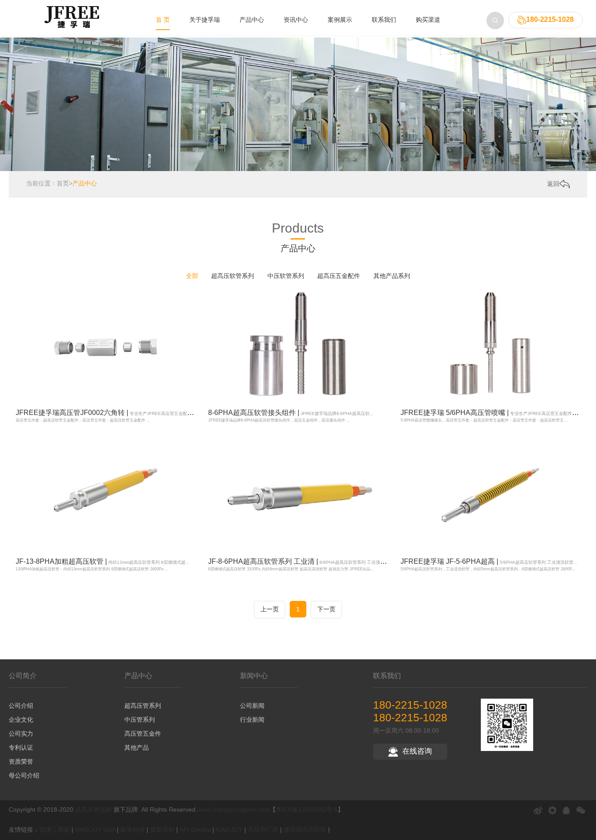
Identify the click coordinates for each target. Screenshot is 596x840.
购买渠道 (428, 19)
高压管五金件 (142, 733)
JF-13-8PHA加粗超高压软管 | (102, 561)
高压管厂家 (263, 829)
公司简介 (23, 675)
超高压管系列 (142, 705)
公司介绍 (21, 705)
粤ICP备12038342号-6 (307, 809)
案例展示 (340, 19)
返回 (553, 183)
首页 (63, 183)
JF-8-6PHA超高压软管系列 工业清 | (302, 561)
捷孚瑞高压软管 (305, 829)
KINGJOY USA (95, 829)
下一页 (326, 609)
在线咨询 (417, 751)
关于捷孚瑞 (204, 19)
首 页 (163, 19)
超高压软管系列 (232, 275)
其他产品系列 (391, 275)
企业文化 (21, 719)
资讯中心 (296, 19)
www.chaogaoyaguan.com (233, 809)
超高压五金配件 (338, 275)
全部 (192, 275)
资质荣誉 (21, 761)
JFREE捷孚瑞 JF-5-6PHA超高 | (489, 561)
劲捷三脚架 (54, 829)
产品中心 (252, 19)
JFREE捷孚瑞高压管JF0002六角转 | (114, 412)
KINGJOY (229, 829)
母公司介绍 (24, 775)
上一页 (269, 609)
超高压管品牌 (93, 809)
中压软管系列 (285, 275)
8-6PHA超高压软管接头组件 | (290, 412)
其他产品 (136, 747)
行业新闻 (252, 719)
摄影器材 (162, 829)
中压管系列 (139, 719)
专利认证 (21, 747)
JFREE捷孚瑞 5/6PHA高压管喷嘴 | (497, 412)
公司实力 (21, 733)
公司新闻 (252, 705)
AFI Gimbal (195, 829)
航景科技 (132, 829)
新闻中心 (254, 675)
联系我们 (384, 19)
